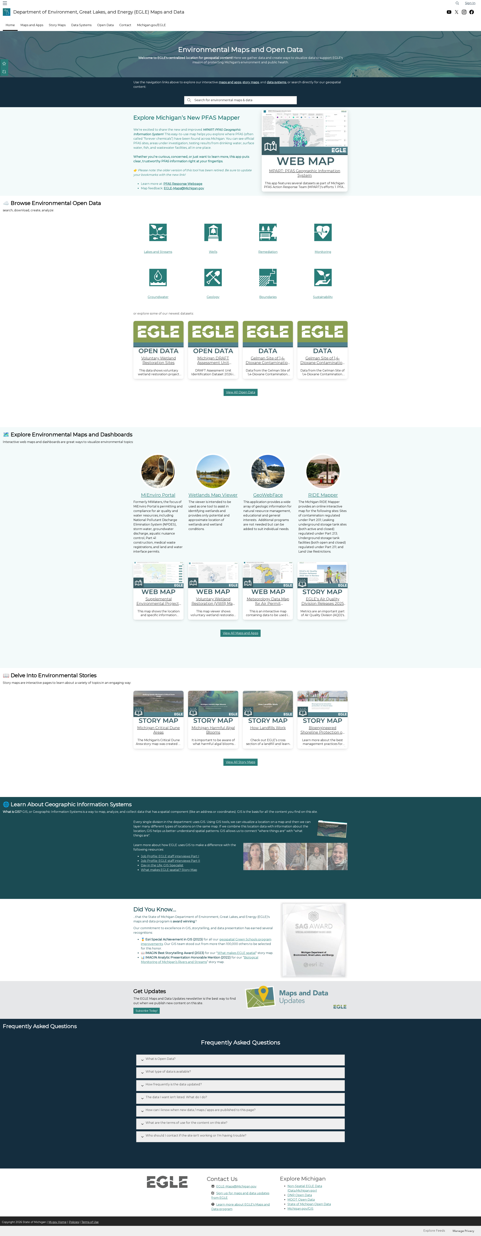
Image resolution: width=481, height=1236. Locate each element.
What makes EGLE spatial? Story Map (169, 870)
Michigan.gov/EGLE (151, 25)
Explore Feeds (434, 1230)
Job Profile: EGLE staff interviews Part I (170, 856)
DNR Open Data (299, 1195)
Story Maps (57, 25)
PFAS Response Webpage (182, 184)
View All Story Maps (240, 762)
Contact (125, 25)
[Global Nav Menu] (5, 3)
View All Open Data (240, 392)
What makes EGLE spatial (236, 953)
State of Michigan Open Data (309, 1204)
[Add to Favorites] (4, 63)
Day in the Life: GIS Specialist (162, 865)
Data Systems (81, 25)
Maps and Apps (31, 25)
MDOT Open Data (301, 1199)
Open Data (105, 25)
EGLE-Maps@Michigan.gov (236, 1186)
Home (10, 25)
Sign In (470, 3)
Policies (74, 1222)
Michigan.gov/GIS (300, 1208)
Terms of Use (90, 1222)
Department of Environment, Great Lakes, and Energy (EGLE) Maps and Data (98, 12)
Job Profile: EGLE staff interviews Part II (170, 861)
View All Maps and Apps (240, 633)
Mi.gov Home (57, 1222)
